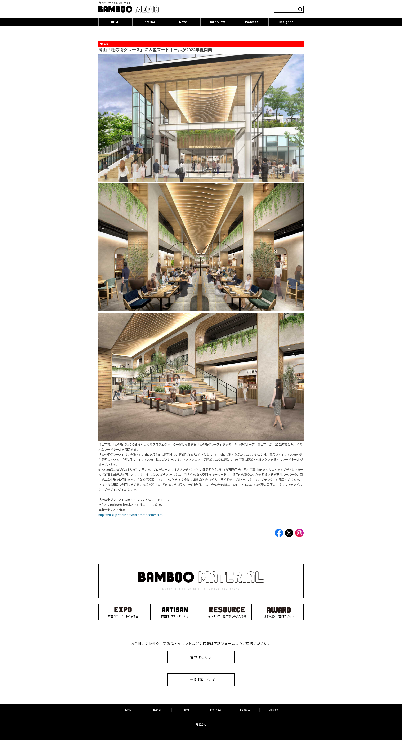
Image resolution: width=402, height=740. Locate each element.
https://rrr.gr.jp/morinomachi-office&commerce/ (131, 515)
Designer (286, 22)
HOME (115, 22)
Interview (217, 22)
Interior (149, 22)
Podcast (251, 22)
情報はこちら (201, 657)
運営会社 (201, 724)
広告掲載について (201, 679)
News (183, 22)
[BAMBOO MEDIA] (128, 9)
